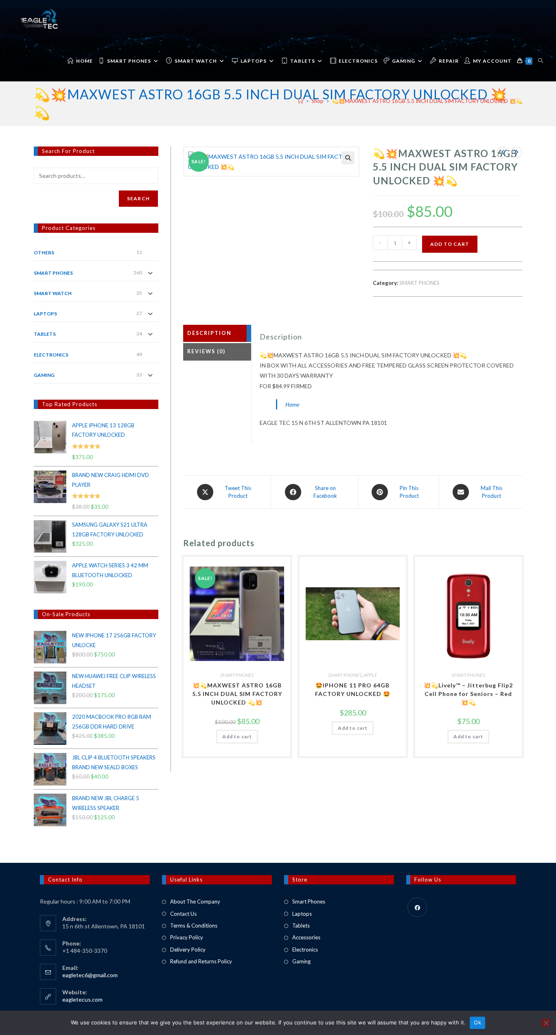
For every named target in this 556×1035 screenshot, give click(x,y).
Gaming (301, 961)
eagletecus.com (82, 999)
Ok (477, 1022)
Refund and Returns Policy (201, 961)
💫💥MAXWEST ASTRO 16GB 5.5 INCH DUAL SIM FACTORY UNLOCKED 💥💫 (427, 101)
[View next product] (516, 152)
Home (292, 404)
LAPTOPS (45, 314)
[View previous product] (502, 152)
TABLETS (45, 334)
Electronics (305, 949)
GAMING (44, 375)
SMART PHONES (419, 283)
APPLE (370, 675)
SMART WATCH (53, 293)
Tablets (301, 925)
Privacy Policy (186, 937)
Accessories (306, 937)
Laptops (302, 913)
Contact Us (183, 913)
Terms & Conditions (193, 925)
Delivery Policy (188, 949)
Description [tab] (209, 333)
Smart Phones (308, 901)
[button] (348, 157)
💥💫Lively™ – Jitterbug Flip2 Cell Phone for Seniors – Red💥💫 (468, 694)
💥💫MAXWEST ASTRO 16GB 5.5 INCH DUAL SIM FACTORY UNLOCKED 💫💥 (237, 694)
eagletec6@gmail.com (90, 975)
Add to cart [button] (237, 736)
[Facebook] (417, 907)
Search (138, 198)
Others (44, 252)
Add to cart (449, 244)
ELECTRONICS (51, 355)
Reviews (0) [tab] (206, 351)
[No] (546, 1023)
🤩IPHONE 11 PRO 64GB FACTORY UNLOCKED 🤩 (352, 689)
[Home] (300, 101)
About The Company (195, 901)
